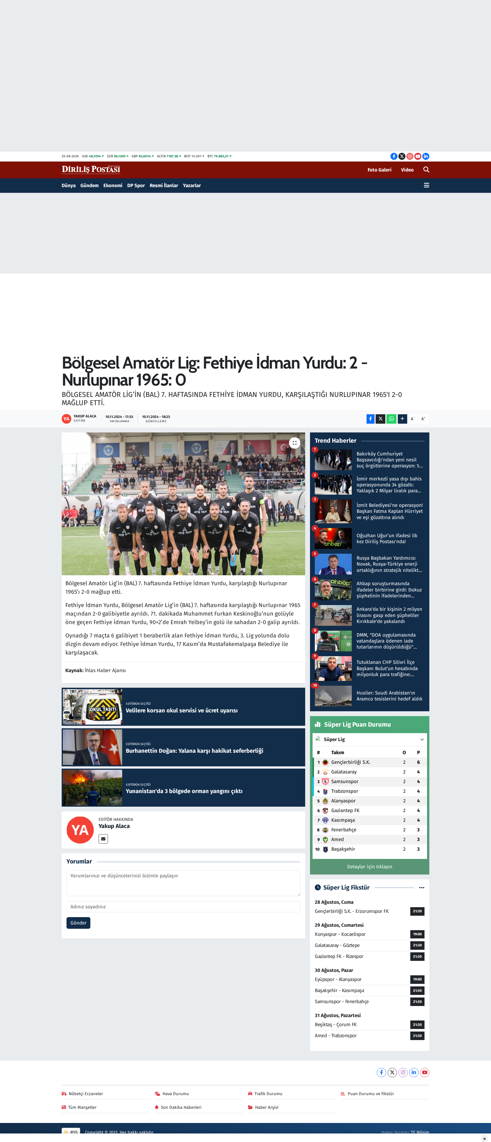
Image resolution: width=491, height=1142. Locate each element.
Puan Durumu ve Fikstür (371, 1093)
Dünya (69, 186)
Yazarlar (192, 186)
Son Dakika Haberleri (181, 1107)
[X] (392, 1072)
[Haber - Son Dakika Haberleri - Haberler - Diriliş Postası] (91, 169)
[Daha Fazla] (402, 419)
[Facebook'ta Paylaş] (371, 419)
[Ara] (426, 170)
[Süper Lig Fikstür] (422, 888)
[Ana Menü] (426, 185)
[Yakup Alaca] (80, 830)
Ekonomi (112, 186)
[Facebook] (381, 1072)
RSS (73, 1132)
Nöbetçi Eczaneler (86, 1093)
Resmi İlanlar (164, 186)
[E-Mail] (103, 839)
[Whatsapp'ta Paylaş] (391, 419)
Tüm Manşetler (82, 1107)
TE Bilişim (420, 1132)
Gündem (89, 186)
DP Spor (136, 186)
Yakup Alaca (114, 826)
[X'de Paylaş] (380, 419)
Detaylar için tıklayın (369, 867)
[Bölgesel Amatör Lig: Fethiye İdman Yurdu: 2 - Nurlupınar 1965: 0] (183, 503)
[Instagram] (403, 1072)
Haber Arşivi (266, 1107)
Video (407, 170)
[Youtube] (424, 1072)
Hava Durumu (176, 1093)
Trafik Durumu (268, 1093)
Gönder (78, 923)
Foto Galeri (380, 170)
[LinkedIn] (414, 1072)
